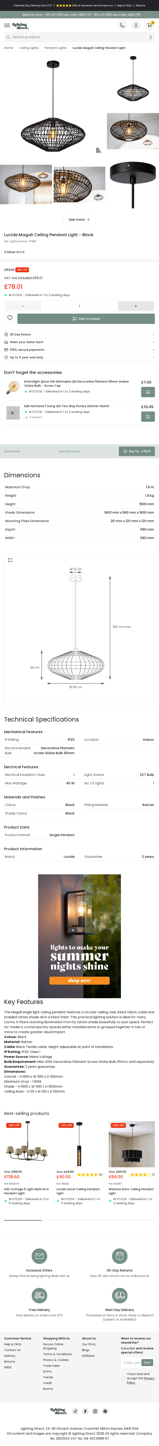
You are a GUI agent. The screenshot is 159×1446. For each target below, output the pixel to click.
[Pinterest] (105, 1411)
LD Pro (47, 1371)
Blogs (85, 1350)
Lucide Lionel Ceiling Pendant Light (78, 1191)
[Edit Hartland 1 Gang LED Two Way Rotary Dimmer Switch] (13, 413)
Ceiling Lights (29, 48)
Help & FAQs (13, 1344)
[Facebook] (85, 1411)
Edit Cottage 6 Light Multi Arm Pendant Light (26, 1191)
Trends (48, 1377)
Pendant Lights (55, 48)
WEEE (7, 1367)
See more (77, 219)
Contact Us (12, 1350)
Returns (9, 1361)
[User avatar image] (136, 25)
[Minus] (23, 306)
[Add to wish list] (10, 318)
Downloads (12, 451)
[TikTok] (75, 1411)
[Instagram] (95, 1411)
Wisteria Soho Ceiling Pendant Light (131, 1191)
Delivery (10, 1356)
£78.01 (140, 451)
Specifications (69, 451)
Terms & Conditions (57, 1354)
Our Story (89, 1344)
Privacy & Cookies (56, 1360)
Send (147, 1362)
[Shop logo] (20, 26)
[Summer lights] (79, 936)
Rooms (48, 1389)
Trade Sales (51, 1366)
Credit (47, 1383)
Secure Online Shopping (53, 1346)
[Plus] (136, 306)
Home (8, 48)
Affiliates (88, 1356)
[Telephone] (122, 25)
